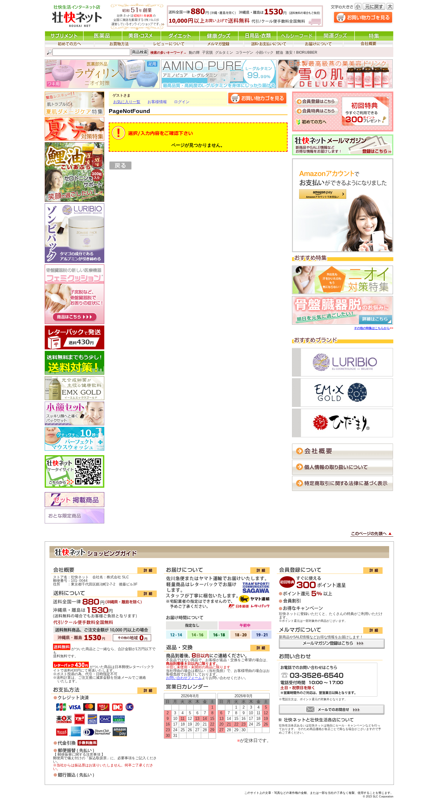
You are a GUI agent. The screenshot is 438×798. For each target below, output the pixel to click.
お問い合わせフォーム (184, 678)
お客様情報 (157, 102)
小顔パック (265, 52)
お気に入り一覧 (126, 102)
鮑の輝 (194, 52)
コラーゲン (244, 52)
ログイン (182, 102)
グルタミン (224, 52)
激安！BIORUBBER (301, 52)
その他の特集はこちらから (372, 328)
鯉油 (279, 52)
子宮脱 (207, 52)
